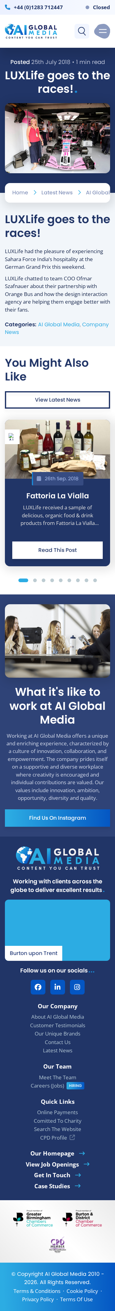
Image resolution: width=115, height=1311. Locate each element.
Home (20, 192)
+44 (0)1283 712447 (38, 7)
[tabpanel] (57, 493)
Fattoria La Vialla (57, 496)
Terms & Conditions (36, 1290)
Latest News (57, 192)
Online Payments (57, 1112)
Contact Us (58, 1042)
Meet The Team (57, 1077)
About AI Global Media (57, 1016)
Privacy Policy (38, 1299)
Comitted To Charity (58, 1120)
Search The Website (57, 1129)
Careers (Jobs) (47, 1085)
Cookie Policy (82, 1290)
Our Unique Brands (57, 1033)
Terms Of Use (76, 1299)
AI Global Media (59, 324)
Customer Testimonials (57, 1025)
